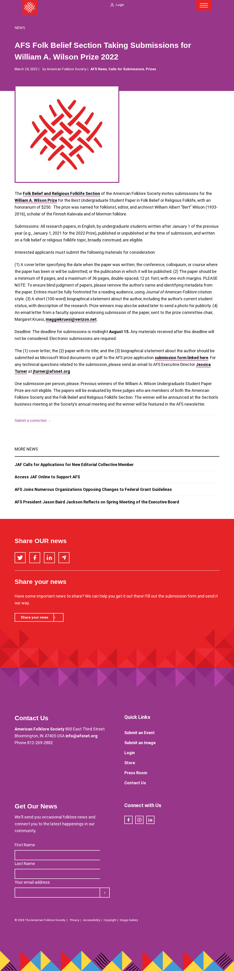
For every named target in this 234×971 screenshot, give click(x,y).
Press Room (135, 772)
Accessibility (91, 920)
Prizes (151, 69)
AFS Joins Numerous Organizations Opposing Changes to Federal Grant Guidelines (93, 489)
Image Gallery (129, 920)
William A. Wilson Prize (36, 200)
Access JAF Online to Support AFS (47, 476)
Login (120, 5)
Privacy (74, 920)
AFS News (98, 69)
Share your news (34, 617)
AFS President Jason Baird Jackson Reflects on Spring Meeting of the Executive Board (97, 502)
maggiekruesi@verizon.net (71, 319)
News (20, 28)
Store (129, 762)
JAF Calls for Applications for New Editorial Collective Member (74, 464)
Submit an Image (140, 742)
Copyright (110, 920)
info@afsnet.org (82, 735)
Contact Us (135, 782)
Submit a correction (31, 420)
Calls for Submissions (126, 69)
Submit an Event (139, 732)
